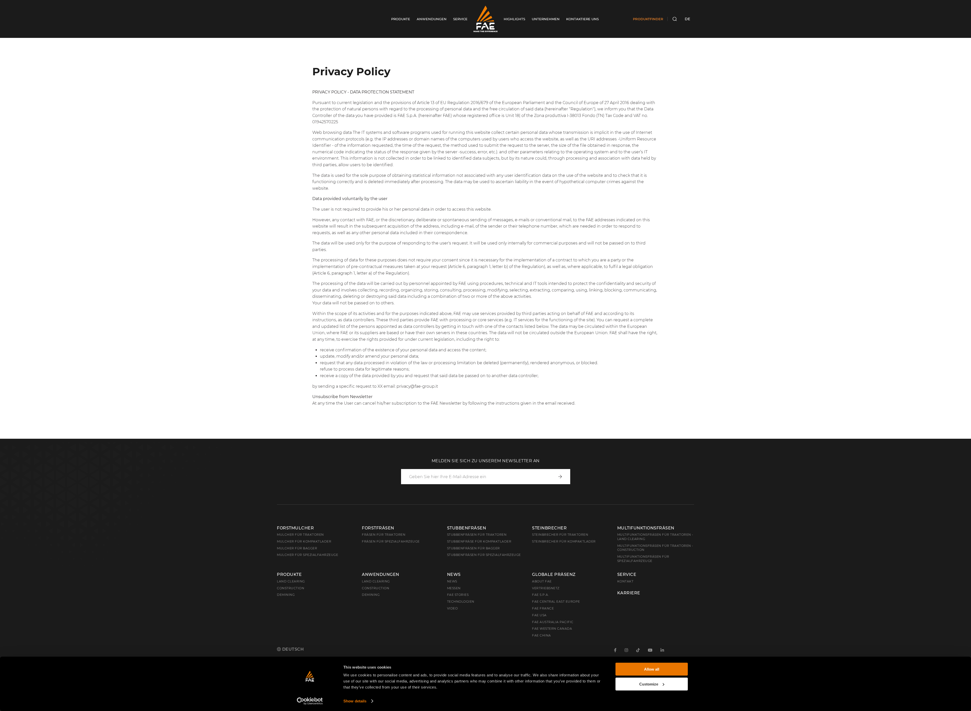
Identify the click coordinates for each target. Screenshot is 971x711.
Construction (290, 588)
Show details (354, 701)
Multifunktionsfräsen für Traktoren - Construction (655, 548)
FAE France (543, 608)
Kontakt (625, 581)
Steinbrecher (549, 528)
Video (452, 608)
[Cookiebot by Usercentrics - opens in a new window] (310, 701)
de (687, 19)
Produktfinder (648, 19)
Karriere (628, 593)
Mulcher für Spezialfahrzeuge (307, 555)
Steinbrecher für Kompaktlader (564, 541)
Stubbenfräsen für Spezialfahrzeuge (484, 555)
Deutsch (292, 649)
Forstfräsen (378, 528)
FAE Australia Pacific (552, 622)
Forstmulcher (295, 528)
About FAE (542, 581)
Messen (454, 588)
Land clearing (291, 581)
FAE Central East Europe (556, 601)
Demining (286, 595)
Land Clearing (376, 581)
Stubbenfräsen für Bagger (473, 548)
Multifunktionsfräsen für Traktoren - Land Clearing (655, 537)
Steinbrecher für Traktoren (560, 534)
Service (626, 575)
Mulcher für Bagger (297, 548)
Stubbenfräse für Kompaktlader (479, 541)
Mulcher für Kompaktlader (304, 541)
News (454, 575)
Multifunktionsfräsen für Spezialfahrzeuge (643, 559)
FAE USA (539, 615)
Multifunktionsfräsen (645, 528)
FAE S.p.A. (540, 595)
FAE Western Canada (552, 628)
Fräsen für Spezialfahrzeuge (391, 541)
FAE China (541, 635)
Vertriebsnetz (546, 588)
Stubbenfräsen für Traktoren (477, 534)
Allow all (651, 669)
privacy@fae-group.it (417, 386)
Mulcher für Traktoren (300, 534)
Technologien (460, 601)
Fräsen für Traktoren (383, 534)
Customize (648, 684)
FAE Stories (458, 595)
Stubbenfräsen (466, 528)
